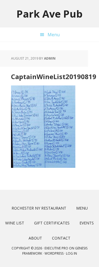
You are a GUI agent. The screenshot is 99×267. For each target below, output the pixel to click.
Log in (71, 253)
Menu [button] (54, 35)
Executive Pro (56, 248)
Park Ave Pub (49, 13)
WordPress (54, 253)
